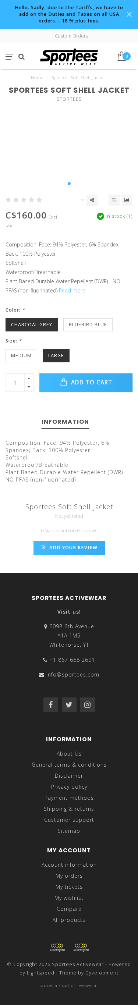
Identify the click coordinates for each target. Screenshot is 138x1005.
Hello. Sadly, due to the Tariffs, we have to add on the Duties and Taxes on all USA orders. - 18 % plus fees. (69, 14)
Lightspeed (40, 973)
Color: (15, 310)
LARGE (56, 355)
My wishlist (69, 897)
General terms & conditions (69, 764)
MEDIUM (21, 355)
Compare (69, 908)
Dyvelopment (101, 973)
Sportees (69, 99)
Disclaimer (69, 775)
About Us (69, 753)
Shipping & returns (69, 808)
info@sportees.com (72, 674)
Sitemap (69, 830)
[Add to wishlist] (114, 200)
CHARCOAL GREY (31, 325)
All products (69, 919)
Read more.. (73, 290)
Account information (69, 864)
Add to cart (90, 382)
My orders (69, 875)
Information (65, 422)
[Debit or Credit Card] (57, 947)
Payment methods (69, 797)
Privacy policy (69, 786)
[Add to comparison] (126, 200)
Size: (14, 341)
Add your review (73, 547)
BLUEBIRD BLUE (88, 325)
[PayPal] (81, 947)
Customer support (69, 819)
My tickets (69, 886)
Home (37, 77)
